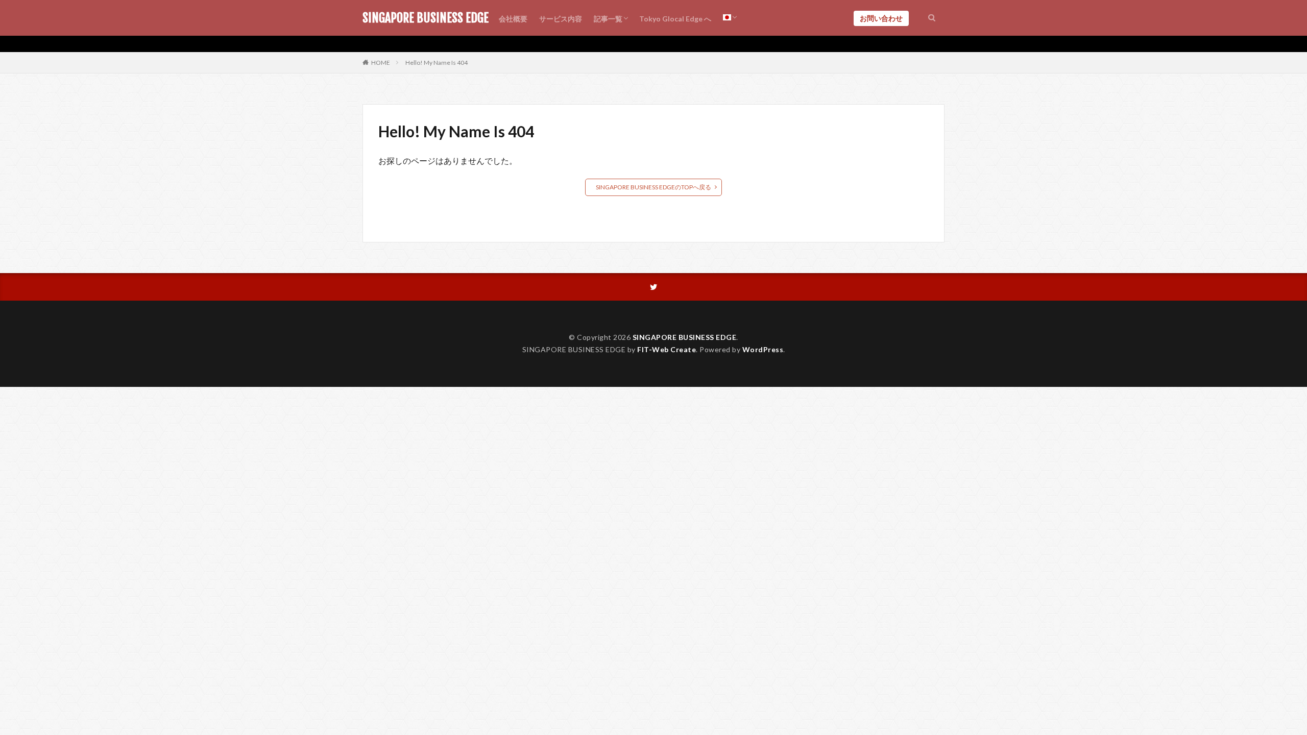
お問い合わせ (881, 18)
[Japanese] (729, 18)
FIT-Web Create (666, 349)
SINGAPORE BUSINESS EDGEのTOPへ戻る (653, 187)
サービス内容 (560, 18)
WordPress (763, 349)
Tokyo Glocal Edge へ (675, 18)
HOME (380, 62)
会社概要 (513, 18)
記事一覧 (608, 18)
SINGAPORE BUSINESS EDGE (425, 18)
